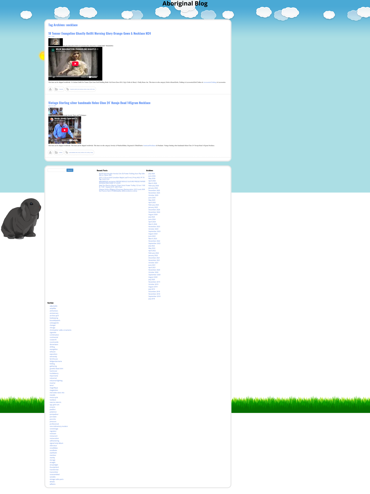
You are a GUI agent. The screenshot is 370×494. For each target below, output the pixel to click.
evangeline (61, 89)
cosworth (53, 340)
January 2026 (153, 188)
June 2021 (152, 265)
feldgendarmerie (56, 361)
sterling (88, 152)
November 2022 (154, 241)
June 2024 (152, 219)
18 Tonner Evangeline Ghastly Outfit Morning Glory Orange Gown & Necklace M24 (99, 33)
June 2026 (152, 176)
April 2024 (152, 222)
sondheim (53, 450)
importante (54, 376)
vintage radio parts (56, 479)
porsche (53, 419)
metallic (52, 395)
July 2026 (151, 174)
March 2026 (152, 183)
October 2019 (153, 284)
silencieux (53, 446)
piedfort (53, 409)
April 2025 (152, 202)
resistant (53, 433)
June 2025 (152, 198)
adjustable (53, 306)
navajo (79, 152)
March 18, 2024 (52, 106)
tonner (93, 89)
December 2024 (154, 210)
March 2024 (152, 224)
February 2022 (153, 253)
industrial (53, 378)
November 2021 (154, 260)
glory (78, 89)
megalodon (54, 390)
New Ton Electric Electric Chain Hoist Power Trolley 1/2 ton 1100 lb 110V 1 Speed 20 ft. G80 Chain (122, 186)
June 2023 (152, 236)
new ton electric (55, 402)
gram (70, 152)
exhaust (53, 352)
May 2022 (151, 248)
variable (53, 477)
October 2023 (153, 229)
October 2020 (153, 272)
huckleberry (54, 373)
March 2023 (152, 239)
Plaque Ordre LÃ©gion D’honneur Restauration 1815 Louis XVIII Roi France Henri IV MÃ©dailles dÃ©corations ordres (122, 190)
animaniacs (54, 311)
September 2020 (154, 275)
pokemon (53, 412)
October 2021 (153, 263)
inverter (53, 383)
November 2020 (154, 270)
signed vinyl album (56, 443)
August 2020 (152, 277)
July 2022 (151, 246)
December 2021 (154, 258)
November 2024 (154, 212)
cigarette (53, 332)
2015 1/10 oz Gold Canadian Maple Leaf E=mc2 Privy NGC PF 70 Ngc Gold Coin (121, 178)
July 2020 (151, 279)
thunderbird (54, 467)
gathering (53, 366)
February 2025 (153, 205)
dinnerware (54, 344)
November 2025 (154, 193)
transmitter (54, 472)
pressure (53, 421)
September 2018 (154, 296)
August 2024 (152, 214)
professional (54, 424)
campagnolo (54, 323)
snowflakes (54, 448)
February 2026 (153, 186)
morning (81, 89)
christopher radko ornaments (60, 330)
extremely (53, 356)
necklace (85, 89)
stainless (53, 455)
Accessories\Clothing (209, 82)
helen (77, 152)
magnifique (54, 388)
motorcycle (54, 397)
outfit (91, 89)
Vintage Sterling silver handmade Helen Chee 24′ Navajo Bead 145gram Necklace (99, 102)
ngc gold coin (54, 405)
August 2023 (152, 234)
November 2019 (154, 282)
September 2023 (154, 231)
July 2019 (151, 289)
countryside (54, 342)
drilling (52, 347)
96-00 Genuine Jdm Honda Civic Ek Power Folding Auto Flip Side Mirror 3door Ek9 (122, 174)
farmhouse (54, 359)
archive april (54, 316)
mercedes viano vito (57, 393)
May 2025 (151, 200)
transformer (54, 470)
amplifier (53, 308)
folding (52, 364)
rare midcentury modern (59, 426)
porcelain (53, 417)
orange (88, 89)
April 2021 (152, 267)
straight (52, 462)
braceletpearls (55, 320)
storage (52, 460)
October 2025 (153, 195)
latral (51, 385)
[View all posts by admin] (50, 90)
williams (53, 484)
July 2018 (151, 299)
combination (54, 335)
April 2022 (152, 251)
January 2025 (153, 207)
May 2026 (151, 178)
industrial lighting (56, 381)
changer (53, 325)
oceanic (52, 407)
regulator (53, 431)
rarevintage (54, 429)
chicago (52, 328)
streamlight (54, 465)
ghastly (75, 89)
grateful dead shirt (56, 368)
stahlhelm (53, 453)
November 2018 (154, 294)
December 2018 (154, 291)
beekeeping (54, 318)
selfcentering (54, 441)
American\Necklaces (149, 145)
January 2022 (153, 255)
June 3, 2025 (51, 36)
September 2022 (154, 243)
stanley (52, 458)
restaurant (54, 436)
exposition (53, 354)
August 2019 (152, 287)
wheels (52, 482)
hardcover (53, 371)
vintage (91, 152)
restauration (54, 438)
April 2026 (152, 181)
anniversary (54, 313)
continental (54, 337)
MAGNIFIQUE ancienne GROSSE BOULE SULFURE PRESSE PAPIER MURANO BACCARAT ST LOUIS (122, 182)
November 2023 (154, 226)
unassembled (55, 474)
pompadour (54, 414)
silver (85, 152)
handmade (73, 152)
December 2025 (154, 190)
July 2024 (151, 217)
